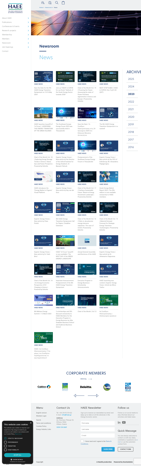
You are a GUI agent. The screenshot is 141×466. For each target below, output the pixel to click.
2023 (131, 94)
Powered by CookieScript (17, 461)
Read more (18, 434)
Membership (8, 35)
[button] (17, 459)
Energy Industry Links (43, 429)
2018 (131, 132)
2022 (131, 101)
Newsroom (8, 43)
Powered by (118, 462)
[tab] (132, 79)
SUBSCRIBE (108, 449)
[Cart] (63, 2)
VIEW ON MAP (61, 427)
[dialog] (17, 442)
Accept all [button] (17, 455)
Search (38, 420)
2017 (131, 139)
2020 (131, 117)
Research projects (9, 31)
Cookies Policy (41, 426)
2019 (131, 124)
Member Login (49, 2)
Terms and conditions (43, 423)
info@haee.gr (67, 415)
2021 (131, 109)
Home (41, 7)
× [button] (30, 423)
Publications (8, 22)
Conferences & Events (10, 27)
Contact (5, 51)
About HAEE (8, 18)
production (107, 462)
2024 (131, 86)
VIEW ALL (83, 379)
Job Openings (8, 47)
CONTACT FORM (125, 449)
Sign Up (42, 2)
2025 (131, 79)
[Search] (56, 2)
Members (8, 39)
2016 (131, 147)
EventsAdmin (128, 462)
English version (41, 413)
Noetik (100, 462)
